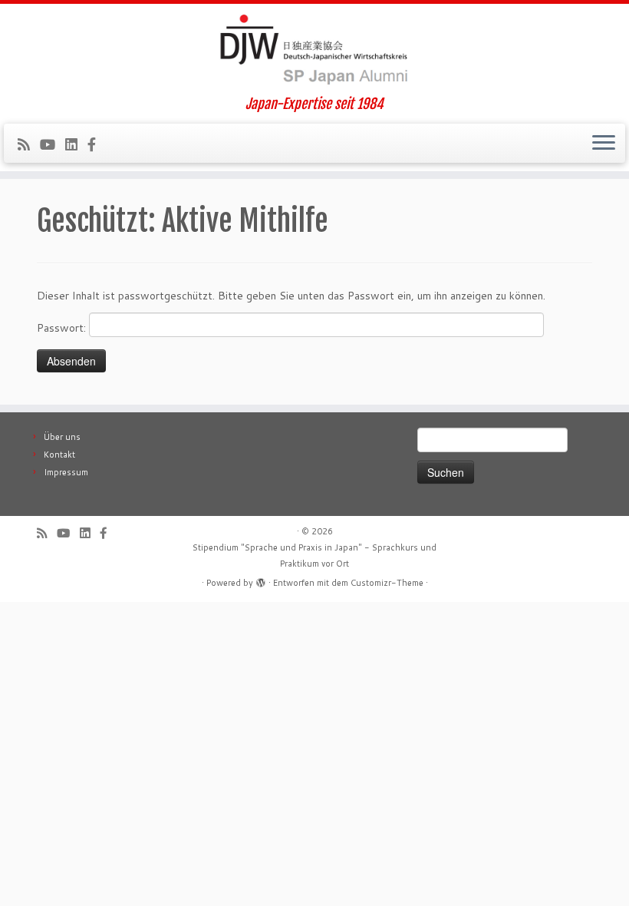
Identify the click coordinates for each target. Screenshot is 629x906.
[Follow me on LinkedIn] (76, 144)
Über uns (62, 437)
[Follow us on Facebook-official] (96, 144)
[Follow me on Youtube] (52, 144)
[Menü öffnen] (603, 143)
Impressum (66, 472)
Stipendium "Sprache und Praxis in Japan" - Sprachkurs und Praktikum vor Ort (314, 555)
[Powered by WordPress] (260, 579)
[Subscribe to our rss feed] (29, 144)
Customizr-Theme (387, 583)
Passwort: (63, 328)
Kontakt (59, 454)
